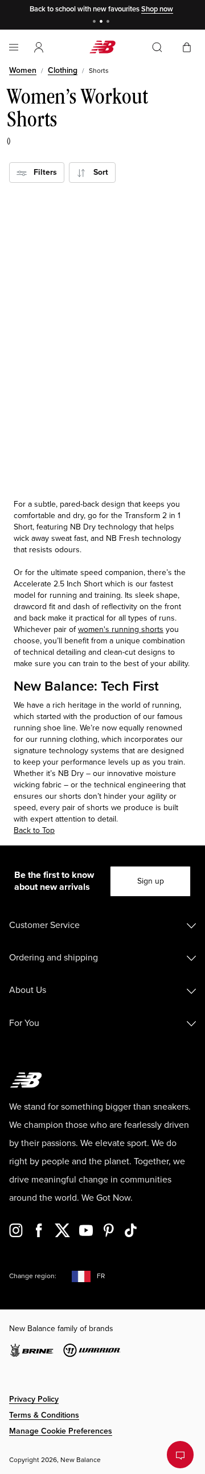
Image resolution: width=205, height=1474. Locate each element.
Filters (42, 172)
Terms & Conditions (44, 1415)
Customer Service (44, 925)
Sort (97, 172)
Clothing (62, 70)
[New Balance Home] (102, 47)
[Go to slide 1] (95, 22)
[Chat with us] (180, 1454)
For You (24, 1023)
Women (22, 70)
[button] (39, 47)
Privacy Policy (34, 1399)
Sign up (150, 881)
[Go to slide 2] (102, 22)
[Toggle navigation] (14, 47)
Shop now (157, 9)
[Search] (157, 47)
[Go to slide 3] (109, 22)
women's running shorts (120, 629)
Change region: (32, 1276)
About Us (27, 990)
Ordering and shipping (53, 957)
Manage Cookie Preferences (60, 1431)
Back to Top (34, 830)
